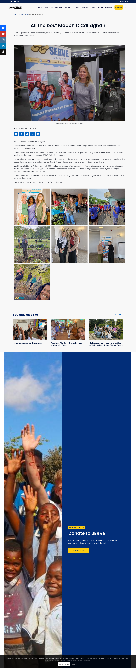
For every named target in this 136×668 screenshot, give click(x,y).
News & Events (24, 14)
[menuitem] (40, 7)
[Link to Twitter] (11, 1)
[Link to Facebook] (8, 1)
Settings (74, 664)
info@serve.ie (124, 1)
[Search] (126, 7)
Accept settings (64, 664)
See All (118, 315)
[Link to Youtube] (14, 1)
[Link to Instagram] (17, 1)
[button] (16, 134)
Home (16, 14)
